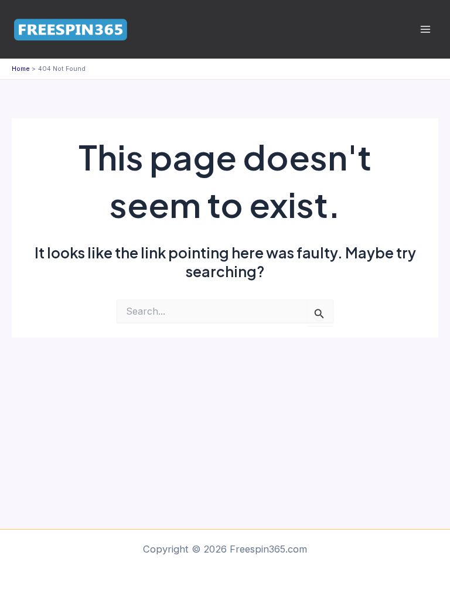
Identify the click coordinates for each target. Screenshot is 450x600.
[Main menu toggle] (425, 29)
